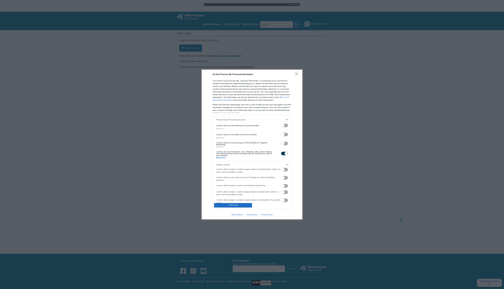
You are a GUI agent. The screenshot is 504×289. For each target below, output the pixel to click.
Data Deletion (237, 215)
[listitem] (252, 119)
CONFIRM (233, 205)
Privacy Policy (267, 215)
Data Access (252, 215)
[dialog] (252, 144)
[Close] (297, 74)
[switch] (284, 125)
